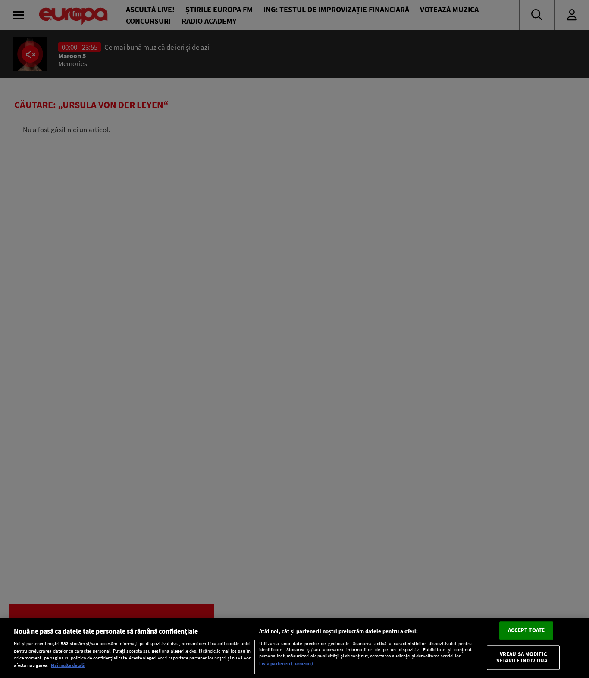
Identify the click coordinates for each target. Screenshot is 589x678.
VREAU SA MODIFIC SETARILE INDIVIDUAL (523, 657)
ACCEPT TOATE (526, 630)
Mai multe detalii (68, 665)
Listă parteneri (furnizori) (286, 664)
